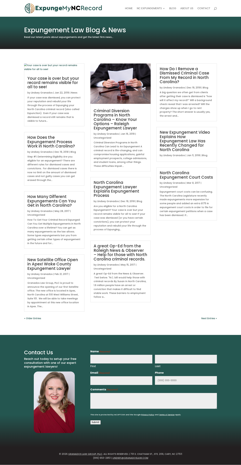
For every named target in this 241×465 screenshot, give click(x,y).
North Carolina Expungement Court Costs (186, 175)
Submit (95, 422)
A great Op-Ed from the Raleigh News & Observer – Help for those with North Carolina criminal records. (120, 252)
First (93, 366)
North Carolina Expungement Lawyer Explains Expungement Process (116, 189)
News (74, 92)
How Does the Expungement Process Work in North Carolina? (51, 142)
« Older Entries (32, 318)
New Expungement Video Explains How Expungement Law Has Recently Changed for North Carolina (185, 141)
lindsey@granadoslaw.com (130, 458)
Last (158, 366)
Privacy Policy (147, 414)
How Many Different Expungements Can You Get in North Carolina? (51, 201)
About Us (186, 8)
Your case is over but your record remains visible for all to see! (53, 83)
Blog (172, 8)
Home (129, 8)
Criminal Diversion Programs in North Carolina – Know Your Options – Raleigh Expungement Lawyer (115, 119)
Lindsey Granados (42, 92)
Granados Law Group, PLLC (85, 454)
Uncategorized (36, 215)
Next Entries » (209, 318)
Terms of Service (167, 414)
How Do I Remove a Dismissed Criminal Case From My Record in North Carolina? (184, 75)
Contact (203, 8)
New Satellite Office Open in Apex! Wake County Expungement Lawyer (52, 264)
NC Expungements (149, 8)
